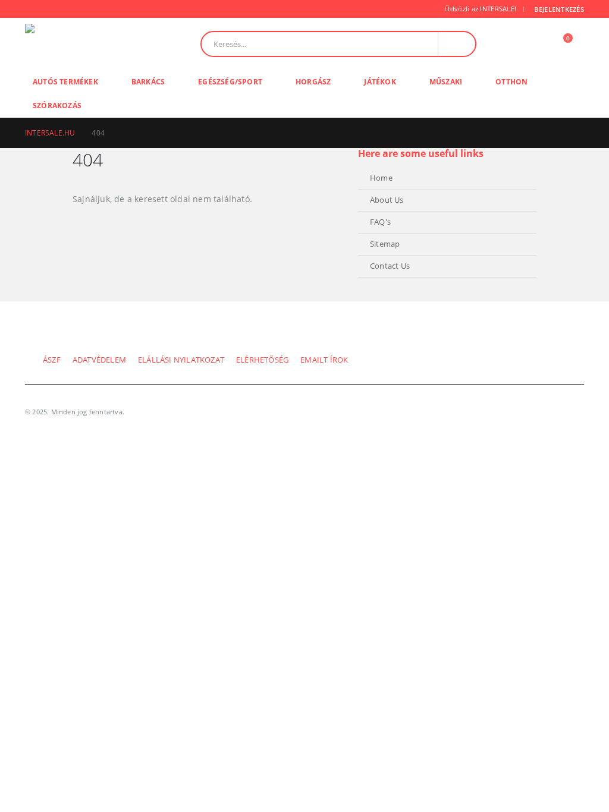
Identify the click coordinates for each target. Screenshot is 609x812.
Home (381, 178)
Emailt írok (324, 360)
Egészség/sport (230, 82)
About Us (387, 200)
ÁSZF (52, 360)
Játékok (379, 82)
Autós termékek (65, 82)
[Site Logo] (75, 44)
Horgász (313, 82)
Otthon (511, 82)
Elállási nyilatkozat (181, 360)
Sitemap (385, 244)
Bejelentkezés (559, 9)
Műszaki (445, 82)
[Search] (456, 44)
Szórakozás (57, 105)
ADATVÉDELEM (99, 360)
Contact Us (390, 266)
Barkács (148, 82)
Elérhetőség (262, 360)
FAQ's (380, 222)
